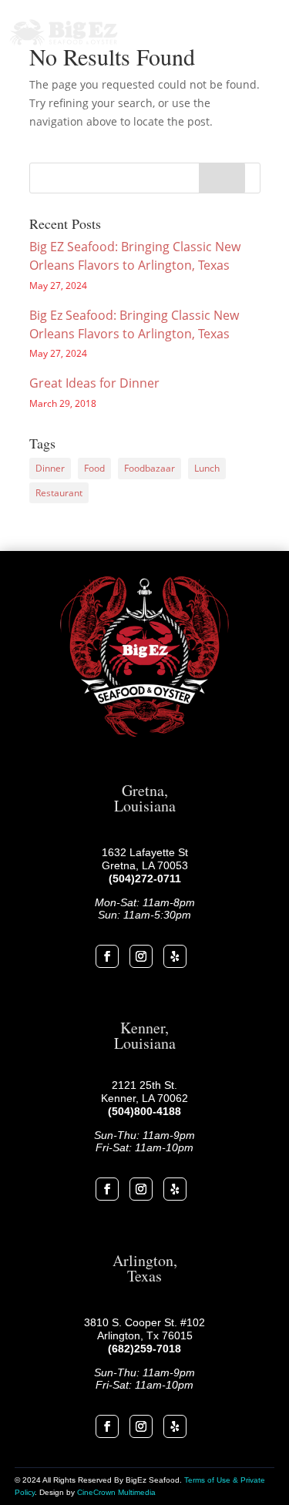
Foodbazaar (149, 468)
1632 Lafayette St (145, 852)
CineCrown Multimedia (116, 1492)
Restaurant (58, 492)
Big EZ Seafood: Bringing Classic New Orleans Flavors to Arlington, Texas (134, 256)
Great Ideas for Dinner (94, 383)
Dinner (50, 468)
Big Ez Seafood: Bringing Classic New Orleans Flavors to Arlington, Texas (134, 324)
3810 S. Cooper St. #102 (144, 1322)
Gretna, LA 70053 (145, 865)
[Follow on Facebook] (107, 956)
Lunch (207, 468)
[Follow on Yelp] (175, 956)
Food (94, 468)
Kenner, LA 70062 (144, 1098)
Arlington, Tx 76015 (145, 1335)
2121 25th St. (144, 1085)
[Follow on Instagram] (141, 956)
